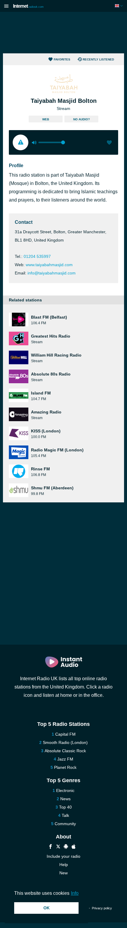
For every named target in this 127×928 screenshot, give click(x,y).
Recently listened (98, 59)
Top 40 (65, 807)
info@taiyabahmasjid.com (51, 273)
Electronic (65, 790)
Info (75, 893)
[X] (58, 847)
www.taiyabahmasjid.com (49, 264)
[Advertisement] (63, 32)
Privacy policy (102, 908)
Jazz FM (65, 759)
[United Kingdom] (119, 5)
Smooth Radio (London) (65, 742)
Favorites (62, 59)
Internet (28, 6)
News (65, 798)
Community (65, 823)
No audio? (81, 119)
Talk (65, 815)
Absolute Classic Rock (65, 750)
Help (63, 864)
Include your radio (63, 856)
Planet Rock (65, 767)
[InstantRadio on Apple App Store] (73, 847)
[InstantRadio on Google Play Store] (66, 847)
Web (45, 119)
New (63, 873)
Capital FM (65, 734)
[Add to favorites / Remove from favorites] (109, 143)
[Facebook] (50, 847)
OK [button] (46, 907)
